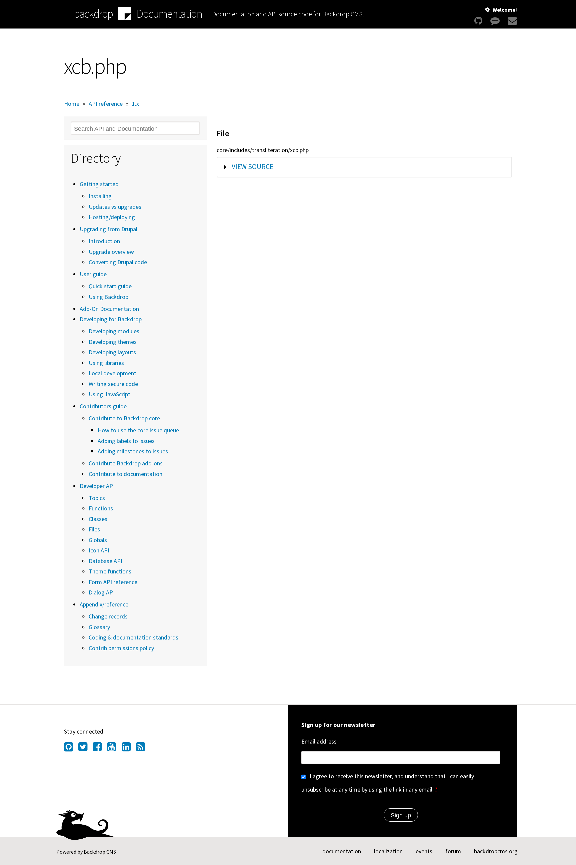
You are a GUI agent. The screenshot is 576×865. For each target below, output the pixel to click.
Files (94, 529)
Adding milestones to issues (133, 451)
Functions (101, 508)
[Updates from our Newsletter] (511, 20)
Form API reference (113, 582)
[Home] (124, 14)
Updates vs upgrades (115, 206)
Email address (319, 741)
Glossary (99, 627)
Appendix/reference (104, 604)
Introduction (104, 241)
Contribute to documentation (125, 474)
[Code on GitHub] (478, 20)
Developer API (97, 486)
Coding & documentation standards (133, 637)
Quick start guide (110, 286)
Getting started (99, 184)
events (424, 851)
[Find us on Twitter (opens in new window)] (85, 748)
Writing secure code (113, 384)
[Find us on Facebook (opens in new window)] (100, 748)
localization (388, 851)
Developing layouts (112, 352)
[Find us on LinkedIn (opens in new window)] (129, 748)
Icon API (99, 550)
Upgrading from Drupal (108, 229)
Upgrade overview (111, 252)
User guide (93, 274)
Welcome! (505, 9)
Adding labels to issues (126, 441)
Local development (112, 373)
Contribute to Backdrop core (124, 418)
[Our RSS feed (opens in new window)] (143, 748)
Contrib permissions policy (121, 648)
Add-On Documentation (109, 309)
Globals (98, 540)
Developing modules (114, 331)
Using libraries (106, 363)
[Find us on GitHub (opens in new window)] (71, 748)
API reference (106, 103)
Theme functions (110, 571)
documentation (341, 851)
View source (252, 166)
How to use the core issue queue (138, 430)
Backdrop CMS (100, 851)
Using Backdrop (108, 297)
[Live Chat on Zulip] (495, 20)
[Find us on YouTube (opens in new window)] (114, 748)
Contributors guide (103, 406)
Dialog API (102, 592)
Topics (97, 498)
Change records (108, 616)
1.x (135, 103)
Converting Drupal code (118, 262)
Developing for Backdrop (111, 319)
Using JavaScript (109, 394)
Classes (98, 519)
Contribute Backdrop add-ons (126, 463)
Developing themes (113, 342)
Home (71, 103)
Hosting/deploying (112, 217)
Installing (100, 196)
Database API (105, 561)
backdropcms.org (496, 851)
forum (453, 851)
